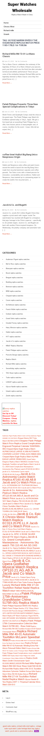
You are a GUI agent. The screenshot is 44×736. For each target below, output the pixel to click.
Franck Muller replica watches (16, 309)
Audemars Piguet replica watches (18, 259)
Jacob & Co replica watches (16, 341)
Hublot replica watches (14, 332)
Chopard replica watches (14, 296)
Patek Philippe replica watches (17, 350)
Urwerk (6, 34)
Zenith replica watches (14, 396)
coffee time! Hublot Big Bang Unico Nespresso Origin (20, 155)
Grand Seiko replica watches (16, 318)
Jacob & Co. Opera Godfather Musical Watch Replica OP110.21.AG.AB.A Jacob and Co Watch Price (20, 569)
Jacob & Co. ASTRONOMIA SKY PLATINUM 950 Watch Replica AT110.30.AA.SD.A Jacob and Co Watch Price (21, 485)
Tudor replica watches (13, 377)
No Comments (22, 61)
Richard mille (9, 30)
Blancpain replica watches (15, 268)
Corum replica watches (14, 300)
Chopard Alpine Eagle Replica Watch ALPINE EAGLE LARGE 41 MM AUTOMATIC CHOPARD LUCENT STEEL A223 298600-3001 (21, 451)
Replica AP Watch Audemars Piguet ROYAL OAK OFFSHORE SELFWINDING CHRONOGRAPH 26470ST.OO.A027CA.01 (21, 618)
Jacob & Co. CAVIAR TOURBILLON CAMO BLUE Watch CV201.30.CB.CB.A (20, 511)
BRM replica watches (13, 291)
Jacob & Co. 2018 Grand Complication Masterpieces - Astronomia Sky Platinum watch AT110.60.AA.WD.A (21, 466)
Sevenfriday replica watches (16, 368)
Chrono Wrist (9, 27)
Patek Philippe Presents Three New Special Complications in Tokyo (20, 105)
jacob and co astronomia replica (21, 731)
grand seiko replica (9, 726)
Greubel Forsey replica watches (17, 323)
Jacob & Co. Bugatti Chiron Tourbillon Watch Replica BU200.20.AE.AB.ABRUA (21, 506)
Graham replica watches (14, 314)
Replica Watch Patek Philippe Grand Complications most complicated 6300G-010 (21, 653)
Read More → (7, 83)
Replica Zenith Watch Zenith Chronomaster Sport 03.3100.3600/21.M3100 (20, 660)
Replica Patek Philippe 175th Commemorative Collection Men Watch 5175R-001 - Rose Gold (21, 623)
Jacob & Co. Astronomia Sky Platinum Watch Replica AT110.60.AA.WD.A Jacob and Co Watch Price (20, 494)
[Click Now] (11, 411)
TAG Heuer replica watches (15, 373)
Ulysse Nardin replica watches (16, 387)
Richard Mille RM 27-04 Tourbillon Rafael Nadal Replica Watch (19, 676)
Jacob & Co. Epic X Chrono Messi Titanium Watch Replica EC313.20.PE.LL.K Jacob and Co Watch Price (21, 520)
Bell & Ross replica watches (16, 264)
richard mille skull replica (26, 726)
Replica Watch (11, 359)
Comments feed (11, 707)
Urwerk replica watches (14, 391)
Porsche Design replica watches (17, 355)
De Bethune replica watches (16, 305)
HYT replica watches (13, 337)
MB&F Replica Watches (14, 346)
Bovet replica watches (14, 273)
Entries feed (10, 702)
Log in (8, 698)
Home (6, 23)
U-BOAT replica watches (14, 382)
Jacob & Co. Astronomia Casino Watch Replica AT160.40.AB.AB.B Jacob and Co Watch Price (19, 478)
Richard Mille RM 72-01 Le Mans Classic (18, 55)
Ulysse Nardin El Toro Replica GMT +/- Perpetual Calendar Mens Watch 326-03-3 (21, 682)
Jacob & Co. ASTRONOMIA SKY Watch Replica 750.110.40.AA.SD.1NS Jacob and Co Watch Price (20, 501)
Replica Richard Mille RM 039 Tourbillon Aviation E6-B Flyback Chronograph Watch (21, 629)
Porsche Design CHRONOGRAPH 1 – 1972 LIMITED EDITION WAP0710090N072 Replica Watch (20, 613)
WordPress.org (11, 712)
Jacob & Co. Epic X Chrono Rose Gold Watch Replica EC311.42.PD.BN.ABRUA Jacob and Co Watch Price (21, 529)
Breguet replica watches (14, 277)
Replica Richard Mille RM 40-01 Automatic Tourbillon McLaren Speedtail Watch (21, 636)
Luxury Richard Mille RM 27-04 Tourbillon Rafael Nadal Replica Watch (20, 587)
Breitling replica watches (14, 282)
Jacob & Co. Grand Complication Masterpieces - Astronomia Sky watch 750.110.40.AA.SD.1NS (20, 541)
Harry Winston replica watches (16, 327)
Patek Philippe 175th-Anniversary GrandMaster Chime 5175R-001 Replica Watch (21, 598)
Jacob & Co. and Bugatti (14, 205)
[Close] (19, 404)
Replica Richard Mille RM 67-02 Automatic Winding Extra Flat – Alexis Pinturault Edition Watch (20, 645)
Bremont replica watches (14, 287)
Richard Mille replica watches (16, 364)
